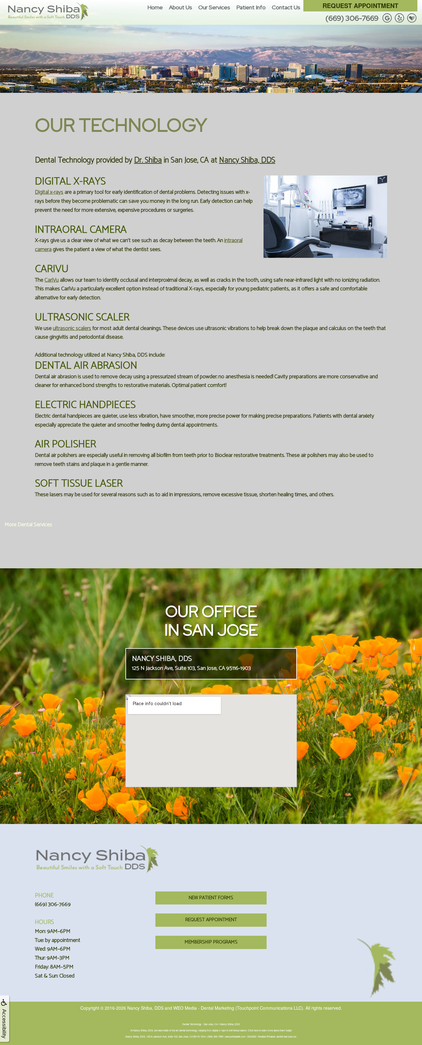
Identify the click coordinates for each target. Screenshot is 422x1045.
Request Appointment (360, 5)
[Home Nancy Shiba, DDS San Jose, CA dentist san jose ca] (47, 11)
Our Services (214, 7)
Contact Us (286, 7)
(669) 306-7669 (351, 18)
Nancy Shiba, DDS (247, 160)
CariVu (51, 280)
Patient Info (251, 7)
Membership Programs (211, 942)
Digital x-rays (49, 192)
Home (155, 7)
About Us (180, 7)
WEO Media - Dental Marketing (203, 1008)
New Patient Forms (211, 898)
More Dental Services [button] (28, 524)
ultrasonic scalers (72, 328)
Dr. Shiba (148, 160)
